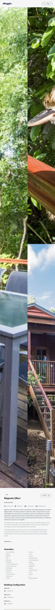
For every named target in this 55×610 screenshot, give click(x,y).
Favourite (44, 495)
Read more (7, 541)
